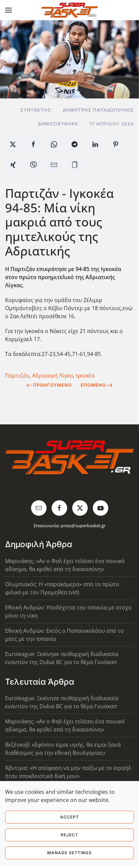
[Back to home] (69, 10)
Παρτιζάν (17, 375)
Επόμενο (93, 385)
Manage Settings (69, 852)
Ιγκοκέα (85, 375)
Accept (69, 816)
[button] (8, 10)
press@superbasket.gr (83, 525)
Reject (69, 834)
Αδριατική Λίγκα (52, 375)
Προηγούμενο (52, 385)
